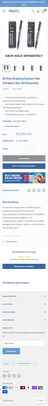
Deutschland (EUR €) (24, 363)
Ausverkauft (24, 158)
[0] (43, 11)
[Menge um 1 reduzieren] (18, 149)
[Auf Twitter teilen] (39, 190)
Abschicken (11, 351)
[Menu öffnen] (4, 11)
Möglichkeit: (14, 121)
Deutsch (6, 363)
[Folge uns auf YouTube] (19, 376)
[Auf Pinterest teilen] (34, 190)
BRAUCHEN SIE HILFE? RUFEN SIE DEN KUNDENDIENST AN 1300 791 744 (24, 3)
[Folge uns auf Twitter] (9, 376)
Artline (6, 89)
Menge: (6, 149)
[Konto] (38, 11)
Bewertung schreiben (24, 266)
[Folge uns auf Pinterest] (14, 376)
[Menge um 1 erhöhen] (32, 149)
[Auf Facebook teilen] (29, 190)
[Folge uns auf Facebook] (4, 376)
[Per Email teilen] (43, 190)
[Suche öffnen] (33, 11)
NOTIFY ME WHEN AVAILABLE (24, 166)
